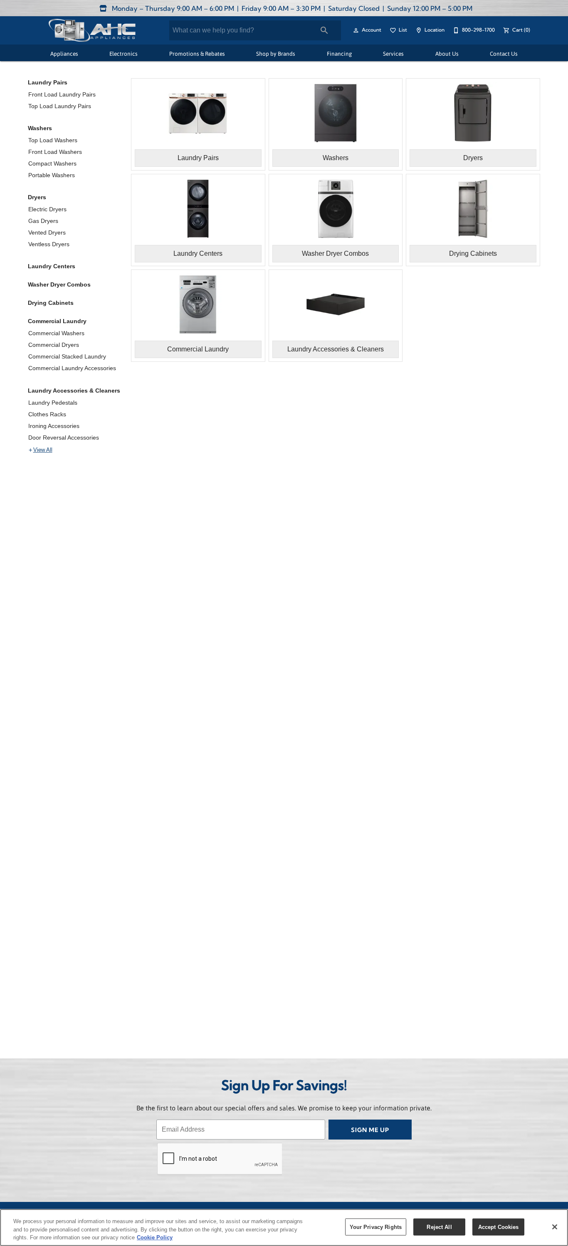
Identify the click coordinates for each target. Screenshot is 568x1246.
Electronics (123, 53)
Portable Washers (51, 175)
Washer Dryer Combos (59, 284)
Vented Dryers (47, 232)
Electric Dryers (47, 209)
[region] (284, 1227)
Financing (339, 53)
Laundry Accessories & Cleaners (74, 390)
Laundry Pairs (47, 82)
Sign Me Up (370, 1130)
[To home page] (91, 30)
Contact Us (504, 53)
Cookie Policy (155, 1237)
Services (393, 53)
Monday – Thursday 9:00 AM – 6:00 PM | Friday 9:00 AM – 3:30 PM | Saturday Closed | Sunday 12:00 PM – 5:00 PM (291, 9)
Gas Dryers (43, 221)
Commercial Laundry (57, 321)
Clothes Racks (47, 414)
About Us (447, 53)
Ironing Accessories (53, 426)
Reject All (439, 1227)
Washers (40, 128)
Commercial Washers (56, 333)
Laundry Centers (51, 266)
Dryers (37, 197)
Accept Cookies (498, 1227)
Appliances (64, 53)
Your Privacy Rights (376, 1227)
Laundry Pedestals (52, 402)
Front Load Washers (55, 151)
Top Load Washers (52, 140)
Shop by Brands (275, 53)
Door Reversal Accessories (63, 437)
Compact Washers (52, 163)
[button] (356, 30)
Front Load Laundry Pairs (62, 94)
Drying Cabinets (51, 302)
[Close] (555, 1227)
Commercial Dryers (53, 344)
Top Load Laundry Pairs (59, 106)
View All (42, 450)
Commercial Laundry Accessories (72, 368)
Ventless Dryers (48, 244)
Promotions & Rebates (197, 53)
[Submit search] (324, 30)
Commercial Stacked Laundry (67, 356)
